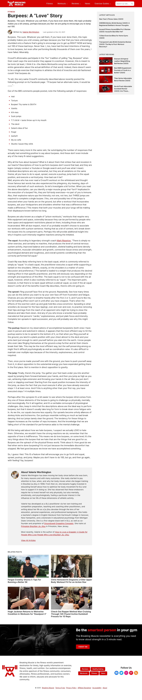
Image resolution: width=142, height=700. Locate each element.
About (105, 688)
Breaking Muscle (48, 688)
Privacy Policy (71, 688)
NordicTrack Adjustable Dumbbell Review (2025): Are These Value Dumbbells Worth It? (123, 91)
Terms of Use (60, 688)
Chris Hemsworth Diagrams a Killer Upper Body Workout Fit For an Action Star (71, 580)
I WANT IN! (82, 647)
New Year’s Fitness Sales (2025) (111, 19)
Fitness (11, 12)
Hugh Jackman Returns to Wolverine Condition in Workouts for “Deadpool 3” (27, 612)
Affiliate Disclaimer (84, 688)
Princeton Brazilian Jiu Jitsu (33, 526)
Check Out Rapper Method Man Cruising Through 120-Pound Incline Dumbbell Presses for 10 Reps (71, 614)
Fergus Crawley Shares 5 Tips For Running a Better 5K (24, 580)
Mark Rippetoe (64, 240)
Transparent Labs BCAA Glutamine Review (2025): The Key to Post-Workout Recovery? (115, 44)
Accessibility (96, 688)
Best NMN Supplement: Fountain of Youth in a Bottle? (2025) (122, 70)
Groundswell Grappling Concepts (58, 523)
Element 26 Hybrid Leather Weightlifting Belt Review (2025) (122, 61)
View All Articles (28, 540)
